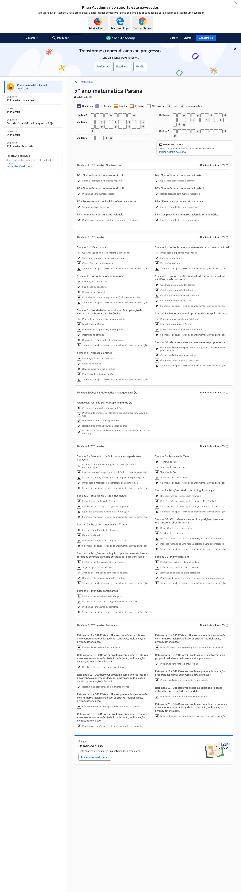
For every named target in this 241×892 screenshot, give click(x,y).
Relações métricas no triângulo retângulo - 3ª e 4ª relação (189, 506)
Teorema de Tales (168, 462)
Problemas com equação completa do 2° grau (105, 541)
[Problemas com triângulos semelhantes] (179, 120)
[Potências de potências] (125, 122)
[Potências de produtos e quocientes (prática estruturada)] (111, 122)
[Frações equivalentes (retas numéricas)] (125, 115)
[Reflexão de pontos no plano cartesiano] (225, 120)
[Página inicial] (75, 82)
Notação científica (91, 364)
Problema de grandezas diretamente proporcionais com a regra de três (115, 414)
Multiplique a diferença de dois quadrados (181, 330)
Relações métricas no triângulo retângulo (180, 496)
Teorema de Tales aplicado (173, 467)
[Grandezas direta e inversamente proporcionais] (211, 131)
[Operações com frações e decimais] (116, 115)
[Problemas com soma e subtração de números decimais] (106, 115)
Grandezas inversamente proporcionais (179, 360)
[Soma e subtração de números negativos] (93, 115)
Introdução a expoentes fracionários (178, 253)
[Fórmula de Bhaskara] (202, 115)
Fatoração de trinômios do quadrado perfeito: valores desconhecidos (109, 466)
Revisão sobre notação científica (98, 369)
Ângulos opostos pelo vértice (96, 567)
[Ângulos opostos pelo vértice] (216, 115)
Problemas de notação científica (98, 374)
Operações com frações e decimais (177, 181)
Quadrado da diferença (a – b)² (175, 301)
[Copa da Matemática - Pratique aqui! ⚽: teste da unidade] (111, 138)
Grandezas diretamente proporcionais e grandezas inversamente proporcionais (192, 349)
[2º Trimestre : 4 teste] (225, 115)
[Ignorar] (235, 2)
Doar (172, 38)
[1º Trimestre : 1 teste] (102, 122)
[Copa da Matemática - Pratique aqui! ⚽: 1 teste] (106, 138)
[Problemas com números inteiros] (97, 115)
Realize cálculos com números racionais (180, 194)
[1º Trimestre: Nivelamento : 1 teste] (111, 115)
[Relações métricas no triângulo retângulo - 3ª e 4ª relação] (202, 120)
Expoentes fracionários (171, 258)
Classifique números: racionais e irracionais (103, 258)
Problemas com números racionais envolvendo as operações (112, 726)
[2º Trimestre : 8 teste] (179, 125)
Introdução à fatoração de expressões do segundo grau (110, 483)
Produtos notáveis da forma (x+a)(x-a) (179, 319)
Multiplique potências (93, 324)
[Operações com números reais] (97, 122)
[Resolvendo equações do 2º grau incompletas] (193, 115)
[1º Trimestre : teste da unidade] (93, 131)
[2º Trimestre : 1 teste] (184, 115)
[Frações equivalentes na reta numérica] (129, 115)
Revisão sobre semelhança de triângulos (102, 596)
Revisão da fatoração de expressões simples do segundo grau (113, 478)
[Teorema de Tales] (184, 120)
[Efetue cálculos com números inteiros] (175, 131)
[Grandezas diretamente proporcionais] (134, 127)
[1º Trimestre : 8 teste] (143, 127)
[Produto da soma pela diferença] (120, 127)
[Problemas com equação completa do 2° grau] (207, 115)
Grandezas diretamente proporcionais (179, 355)
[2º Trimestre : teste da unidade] (184, 125)
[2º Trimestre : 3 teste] (211, 115)
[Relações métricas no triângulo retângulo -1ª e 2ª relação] (198, 120)
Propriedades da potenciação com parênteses (105, 330)
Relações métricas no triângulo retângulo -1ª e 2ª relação (188, 501)
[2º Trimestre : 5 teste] (193, 120)
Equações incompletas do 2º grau (99, 501)
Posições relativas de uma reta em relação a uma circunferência (192, 539)
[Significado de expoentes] (106, 122)
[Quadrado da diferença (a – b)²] (111, 127)
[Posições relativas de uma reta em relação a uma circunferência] (216, 120)
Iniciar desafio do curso (20, 166)
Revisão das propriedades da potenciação (103, 340)
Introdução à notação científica (98, 358)
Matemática (87, 82)
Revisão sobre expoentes (94, 292)
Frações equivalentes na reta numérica (179, 220)
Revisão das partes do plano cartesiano (180, 562)
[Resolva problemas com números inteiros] (179, 131)
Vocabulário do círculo (171, 533)
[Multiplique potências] (120, 122)
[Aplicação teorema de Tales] (189, 120)
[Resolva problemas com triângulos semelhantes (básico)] (175, 120)
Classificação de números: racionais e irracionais (106, 253)
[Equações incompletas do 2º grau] (189, 115)
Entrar (187, 38)
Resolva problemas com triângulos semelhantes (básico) (110, 602)
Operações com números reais (97, 263)
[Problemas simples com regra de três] (93, 138)
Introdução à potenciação (95, 282)
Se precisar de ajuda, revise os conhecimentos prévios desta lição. (115, 268)
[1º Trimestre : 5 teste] (102, 127)
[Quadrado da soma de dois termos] (106, 127)
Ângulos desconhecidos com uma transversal (105, 573)
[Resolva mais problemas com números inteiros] (184, 131)
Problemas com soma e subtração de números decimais (110, 220)
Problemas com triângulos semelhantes (101, 607)
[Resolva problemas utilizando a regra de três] (97, 138)
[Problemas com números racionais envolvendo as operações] (193, 131)
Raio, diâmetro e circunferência (176, 528)
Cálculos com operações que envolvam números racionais (111, 706)
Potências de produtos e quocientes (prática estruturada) (111, 297)
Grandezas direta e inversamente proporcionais (184, 680)
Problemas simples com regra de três (100, 421)
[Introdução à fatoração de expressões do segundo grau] (179, 115)
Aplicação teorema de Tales (174, 478)
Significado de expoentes (94, 287)
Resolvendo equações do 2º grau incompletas (105, 506)
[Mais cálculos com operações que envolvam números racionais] (202, 131)
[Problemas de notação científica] (139, 122)
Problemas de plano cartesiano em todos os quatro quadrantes (192, 578)
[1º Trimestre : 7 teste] (129, 127)
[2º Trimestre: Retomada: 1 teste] (198, 131)
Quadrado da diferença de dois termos (179, 295)
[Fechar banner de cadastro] (235, 49)
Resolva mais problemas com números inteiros (105, 687)
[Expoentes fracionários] (93, 127)
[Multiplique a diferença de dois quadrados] (125, 127)
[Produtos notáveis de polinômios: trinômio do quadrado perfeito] (175, 115)
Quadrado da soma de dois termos (177, 285)
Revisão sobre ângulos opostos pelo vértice (104, 562)
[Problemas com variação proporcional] (207, 131)
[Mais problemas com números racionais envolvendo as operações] (221, 131)
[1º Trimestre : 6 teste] (116, 127)
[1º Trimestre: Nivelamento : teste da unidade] (134, 115)
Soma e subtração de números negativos (102, 181)
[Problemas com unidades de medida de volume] (216, 131)
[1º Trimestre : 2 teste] (116, 122)
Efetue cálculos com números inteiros (101, 647)
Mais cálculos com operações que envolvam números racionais (192, 647)
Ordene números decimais (95, 207)
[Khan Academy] (120, 38)
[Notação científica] (134, 122)
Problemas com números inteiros (98, 194)
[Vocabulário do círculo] (211, 120)
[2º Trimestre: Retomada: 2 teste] (225, 131)
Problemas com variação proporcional (179, 664)
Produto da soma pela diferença (176, 324)
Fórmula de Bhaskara (92, 535)
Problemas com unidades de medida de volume (184, 697)
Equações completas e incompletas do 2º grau (105, 512)
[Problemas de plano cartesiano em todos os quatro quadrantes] (175, 125)
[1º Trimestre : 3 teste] (129, 122)
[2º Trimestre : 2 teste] (198, 115)
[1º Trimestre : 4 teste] (143, 122)
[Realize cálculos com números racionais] (120, 115)
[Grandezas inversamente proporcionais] (139, 127)
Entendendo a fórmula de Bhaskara (100, 530)
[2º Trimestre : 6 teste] (207, 120)
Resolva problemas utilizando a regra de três (104, 426)
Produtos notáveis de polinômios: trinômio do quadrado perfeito (114, 472)
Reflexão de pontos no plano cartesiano (180, 567)
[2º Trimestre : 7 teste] (221, 120)
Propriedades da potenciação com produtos (104, 319)
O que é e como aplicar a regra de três (101, 408)
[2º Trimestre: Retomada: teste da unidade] (175, 136)
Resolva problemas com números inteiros (103, 667)
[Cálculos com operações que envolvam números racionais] (189, 131)
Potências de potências (93, 335)
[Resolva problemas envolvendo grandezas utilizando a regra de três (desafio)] (102, 138)
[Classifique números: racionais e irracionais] (93, 122)
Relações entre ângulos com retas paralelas (103, 578)
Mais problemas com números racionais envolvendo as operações (193, 716)
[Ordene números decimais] (102, 115)
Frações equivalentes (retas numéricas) (179, 207)
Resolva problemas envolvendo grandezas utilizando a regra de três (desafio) (116, 432)
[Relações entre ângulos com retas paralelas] (221, 115)
